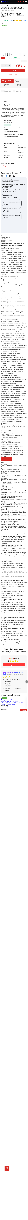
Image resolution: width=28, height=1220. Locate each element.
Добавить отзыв (6, 459)
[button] (1, 681)
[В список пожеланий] (25, 61)
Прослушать (8, 166)
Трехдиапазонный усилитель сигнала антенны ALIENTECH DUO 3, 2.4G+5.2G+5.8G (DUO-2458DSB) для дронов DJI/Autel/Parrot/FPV (12, 702)
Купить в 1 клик (13, 74)
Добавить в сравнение (22, 61)
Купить (14, 70)
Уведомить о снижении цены (7, 91)
